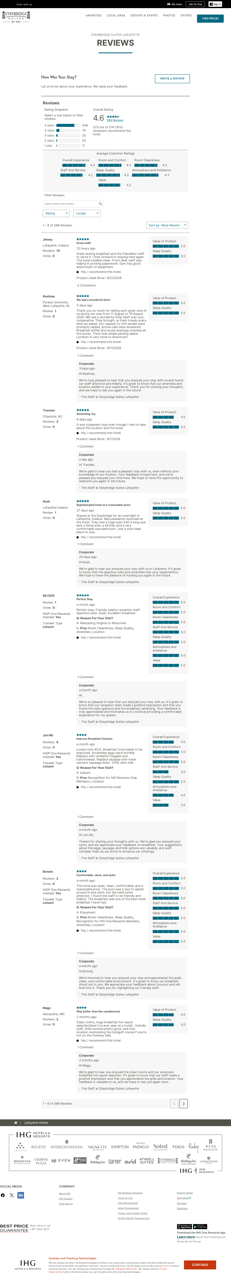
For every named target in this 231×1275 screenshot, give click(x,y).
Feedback (182, 1208)
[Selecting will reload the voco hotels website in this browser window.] (178, 1146)
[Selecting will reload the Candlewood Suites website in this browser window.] (209, 1160)
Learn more (186, 1237)
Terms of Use (125, 1197)
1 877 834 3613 (39, 1229)
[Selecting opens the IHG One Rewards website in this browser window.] (197, 1170)
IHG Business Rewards (130, 1192)
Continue (200, 1264)
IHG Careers (65, 1198)
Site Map (182, 1203)
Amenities (94, 15)
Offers (186, 15)
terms (166, 1265)
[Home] (15, 1122)
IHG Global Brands (128, 1203)
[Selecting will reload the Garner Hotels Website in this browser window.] (115, 1160)
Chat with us (66, 1203)
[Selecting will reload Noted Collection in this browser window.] (160, 1146)
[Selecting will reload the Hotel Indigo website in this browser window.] (141, 1146)
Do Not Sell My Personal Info (133, 1218)
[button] (215, 4)
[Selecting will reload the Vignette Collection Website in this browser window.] (97, 1146)
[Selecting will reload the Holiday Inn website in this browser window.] (97, 1160)
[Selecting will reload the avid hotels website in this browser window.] (130, 1160)
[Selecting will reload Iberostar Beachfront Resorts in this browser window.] (22, 1160)
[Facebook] (3, 1195)
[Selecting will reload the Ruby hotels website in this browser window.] (194, 1146)
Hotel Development (128, 1208)
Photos (169, 15)
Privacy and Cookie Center (132, 1213)
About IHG (64, 1193)
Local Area (116, 15)
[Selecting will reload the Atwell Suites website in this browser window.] (146, 1160)
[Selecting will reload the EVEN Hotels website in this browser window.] (61, 1160)
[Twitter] (11, 1195)
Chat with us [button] (24, 4)
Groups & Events (144, 15)
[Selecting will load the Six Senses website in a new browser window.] (20, 1146)
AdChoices (183, 1197)
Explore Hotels (185, 1192)
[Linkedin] (20, 1195)
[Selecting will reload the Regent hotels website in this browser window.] (38, 1146)
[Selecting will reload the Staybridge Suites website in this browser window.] (168, 1160)
